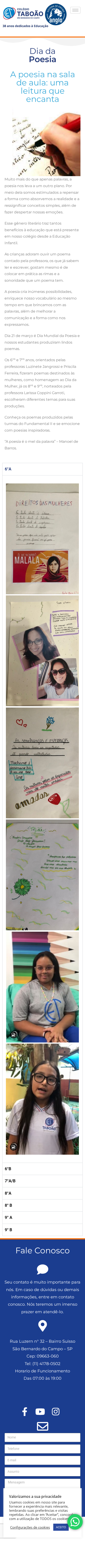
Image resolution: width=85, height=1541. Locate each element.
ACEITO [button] (61, 1527)
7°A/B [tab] (10, 1180)
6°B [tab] (8, 1168)
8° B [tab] (8, 1205)
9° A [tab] (8, 1217)
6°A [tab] (8, 469)
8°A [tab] (8, 1193)
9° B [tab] (8, 1229)
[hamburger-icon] (75, 10)
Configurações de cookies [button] (30, 1527)
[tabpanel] (42, 819)
